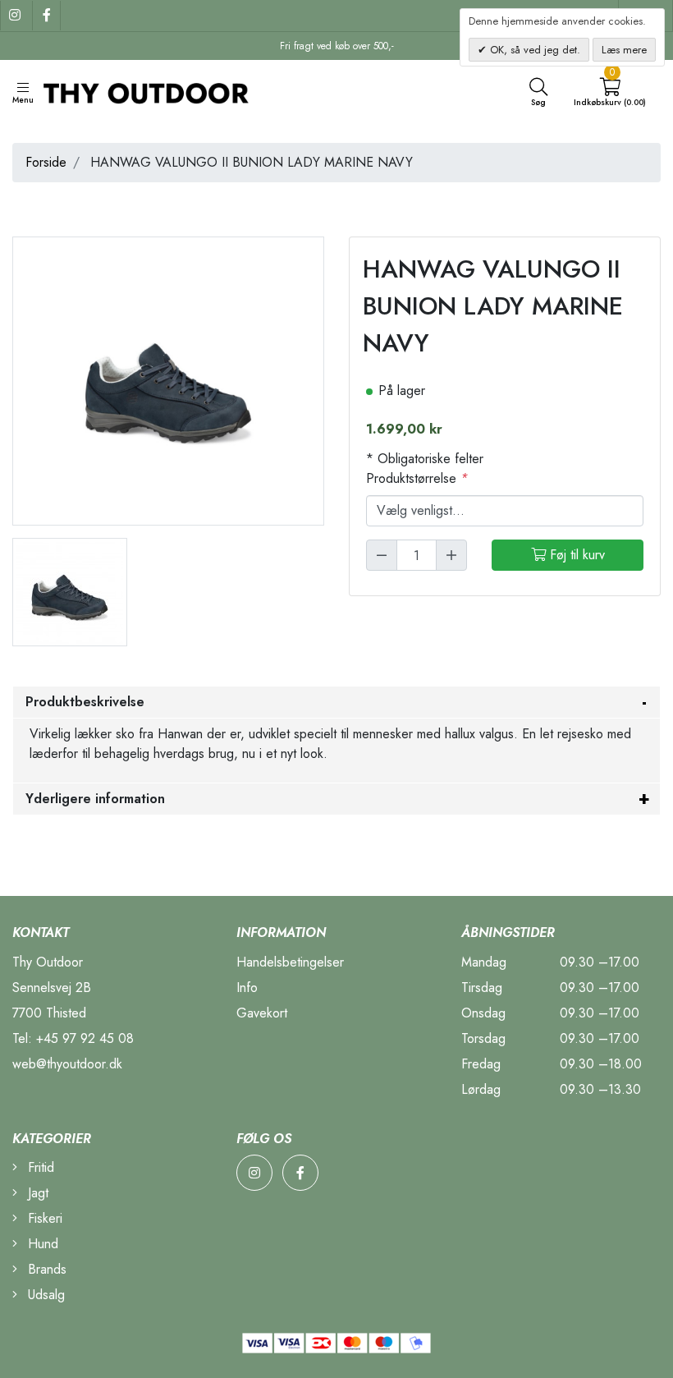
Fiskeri (43, 1218)
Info (247, 987)
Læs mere (624, 49)
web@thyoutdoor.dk (67, 1063)
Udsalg (44, 1294)
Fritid (39, 1167)
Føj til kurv (575, 554)
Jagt (36, 1192)
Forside (45, 162)
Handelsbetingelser (290, 962)
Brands (45, 1269)
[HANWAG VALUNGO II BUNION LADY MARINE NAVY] (69, 591)
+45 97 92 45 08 (85, 1038)
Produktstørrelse (417, 478)
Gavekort (261, 1013)
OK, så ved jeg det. (533, 49)
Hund (41, 1243)
